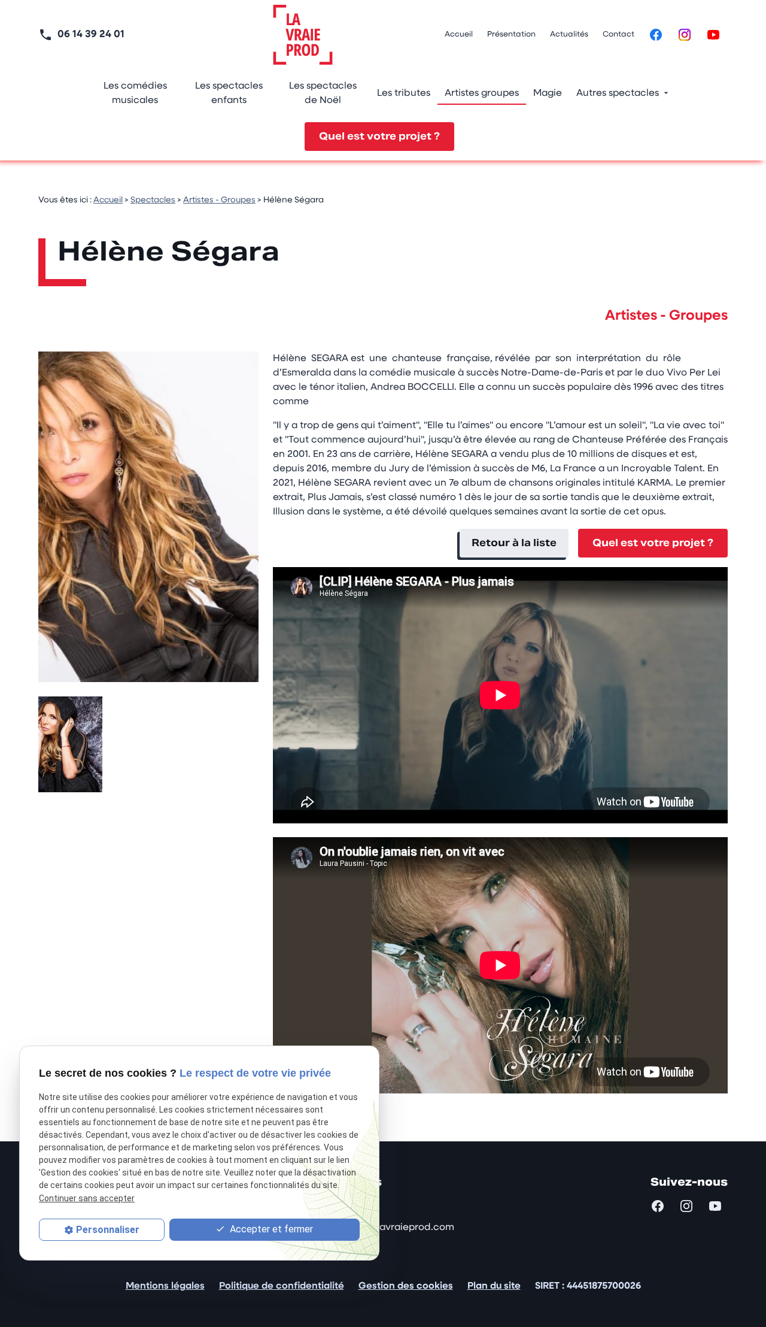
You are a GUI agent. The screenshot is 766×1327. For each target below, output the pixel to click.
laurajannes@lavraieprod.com (384, 1227)
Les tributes (403, 93)
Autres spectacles (617, 93)
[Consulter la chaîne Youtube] (713, 35)
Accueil (459, 34)
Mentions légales (165, 1286)
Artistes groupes (482, 93)
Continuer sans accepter (87, 1198)
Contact (618, 34)
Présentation (511, 34)
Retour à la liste (514, 543)
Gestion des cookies (405, 1286)
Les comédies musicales (135, 93)
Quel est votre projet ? (379, 136)
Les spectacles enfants (229, 93)
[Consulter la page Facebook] (656, 35)
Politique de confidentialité (281, 1286)
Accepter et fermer (270, 1229)
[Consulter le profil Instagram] (684, 35)
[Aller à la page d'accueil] (303, 35)
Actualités (569, 34)
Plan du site (494, 1286)
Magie (547, 93)
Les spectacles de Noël (323, 93)
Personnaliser (107, 1229)
